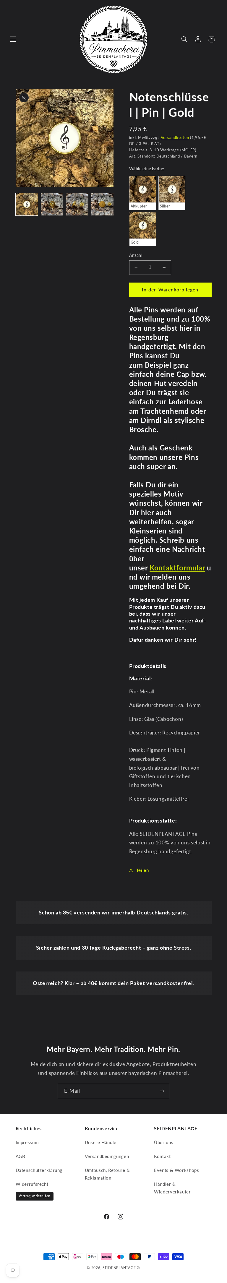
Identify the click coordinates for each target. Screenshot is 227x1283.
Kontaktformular (177, 567)
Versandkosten (175, 137)
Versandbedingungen (107, 1156)
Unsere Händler (102, 1142)
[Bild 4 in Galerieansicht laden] (102, 204)
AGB (20, 1156)
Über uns (163, 1142)
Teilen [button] (142, 870)
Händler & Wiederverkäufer (172, 1187)
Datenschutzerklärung (39, 1170)
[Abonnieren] (162, 1091)
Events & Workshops (176, 1170)
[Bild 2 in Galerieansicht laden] (52, 204)
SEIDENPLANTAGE (119, 1268)
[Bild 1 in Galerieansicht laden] (27, 204)
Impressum (27, 1142)
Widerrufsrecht (32, 1184)
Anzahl (135, 255)
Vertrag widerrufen (35, 1196)
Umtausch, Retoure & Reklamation (107, 1173)
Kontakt (162, 1156)
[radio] (142, 193)
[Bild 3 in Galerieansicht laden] (77, 204)
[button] (13, 39)
